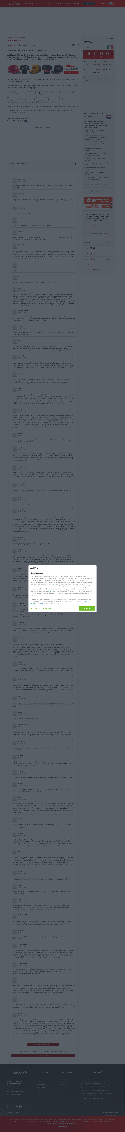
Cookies (41, 603)
